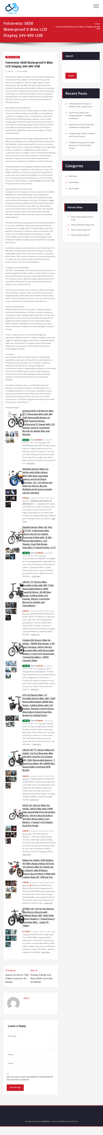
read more (30, 463)
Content (61, 1121)
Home (97, 24)
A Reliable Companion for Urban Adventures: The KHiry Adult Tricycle (82, 145)
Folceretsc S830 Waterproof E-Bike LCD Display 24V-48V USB (78, 27)
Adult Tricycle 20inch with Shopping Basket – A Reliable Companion (80, 115)
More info (42, 443)
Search (69, 56)
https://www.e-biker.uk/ (80, 230)
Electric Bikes (22, 71)
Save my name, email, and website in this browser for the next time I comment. (30, 1078)
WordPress (46, 1121)
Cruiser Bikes (74, 182)
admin (10, 71)
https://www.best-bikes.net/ (82, 225)
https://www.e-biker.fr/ (80, 235)
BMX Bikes (73, 176)
